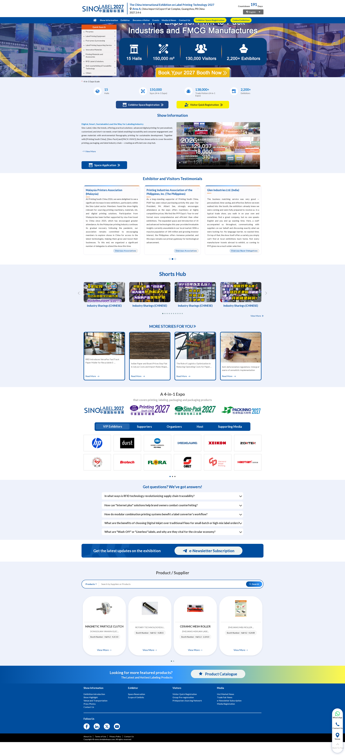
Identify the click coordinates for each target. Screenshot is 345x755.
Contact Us (184, 20)
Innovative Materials (94, 50)
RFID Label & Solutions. (95, 61)
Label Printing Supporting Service (99, 45)
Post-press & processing (95, 41)
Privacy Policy (115, 736)
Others (88, 73)
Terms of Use (100, 736)
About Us (88, 736)
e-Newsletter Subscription (211, 550)
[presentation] (2, 47)
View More (90, 151)
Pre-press (89, 32)
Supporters (144, 426)
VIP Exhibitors (112, 426)
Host (200, 426)
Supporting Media (230, 426)
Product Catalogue (220, 674)
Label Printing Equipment (95, 36)
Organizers (174, 426)
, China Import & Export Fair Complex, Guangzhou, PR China (168, 8)
